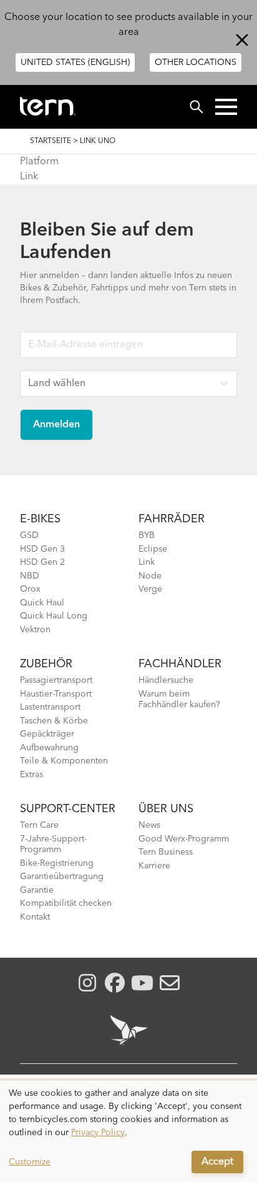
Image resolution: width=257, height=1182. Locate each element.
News (149, 825)
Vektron (35, 629)
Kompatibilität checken (66, 903)
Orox (30, 589)
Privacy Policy (98, 1132)
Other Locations (195, 62)
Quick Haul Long (53, 616)
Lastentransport (50, 707)
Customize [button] (30, 1162)
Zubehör (46, 664)
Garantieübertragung (62, 876)
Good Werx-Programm (183, 839)
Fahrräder (171, 519)
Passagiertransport (56, 680)
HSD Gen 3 (42, 549)
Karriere (154, 866)
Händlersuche (165, 680)
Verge (150, 589)
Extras (31, 774)
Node (150, 576)
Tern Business (165, 852)
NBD (29, 576)
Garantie (37, 890)
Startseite (50, 141)
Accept (217, 1162)
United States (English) (75, 62)
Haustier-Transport (56, 694)
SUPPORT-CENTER (67, 809)
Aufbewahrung (49, 747)
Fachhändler (179, 664)
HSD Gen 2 (42, 562)
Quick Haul (42, 602)
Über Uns (165, 809)
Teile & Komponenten (64, 761)
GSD (29, 535)
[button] (226, 107)
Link (29, 177)
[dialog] (128, 1131)
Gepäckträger (47, 734)
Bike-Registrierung (57, 863)
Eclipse (152, 549)
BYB (146, 535)
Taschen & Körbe (54, 721)
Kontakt (35, 917)
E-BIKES (40, 519)
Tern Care (39, 825)
